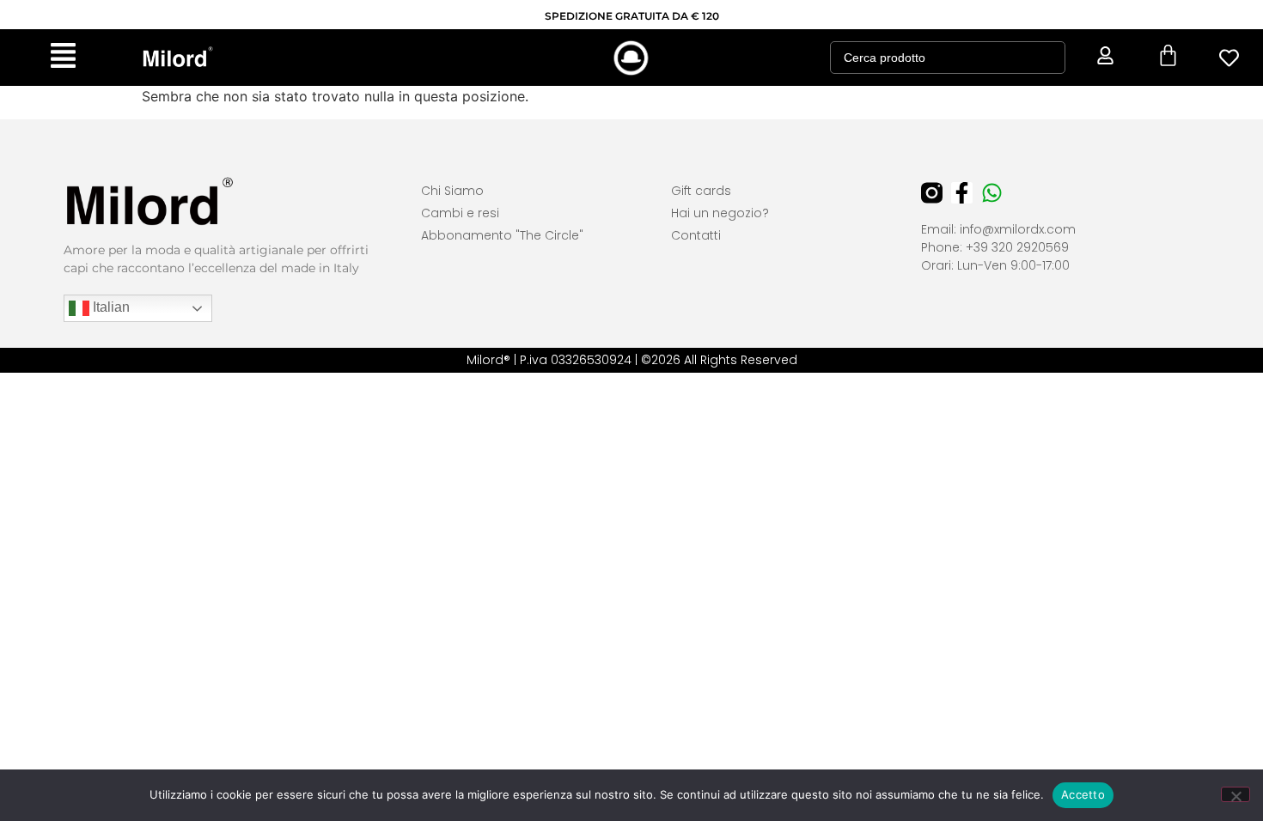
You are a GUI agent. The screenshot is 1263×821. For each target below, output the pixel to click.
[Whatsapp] (992, 193)
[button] (63, 57)
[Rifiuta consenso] (1235, 794)
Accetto (1083, 794)
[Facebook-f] (962, 193)
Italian (109, 307)
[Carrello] (1168, 55)
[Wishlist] (1229, 58)
